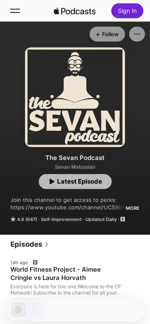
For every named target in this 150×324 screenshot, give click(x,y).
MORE (133, 208)
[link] (29, 244)
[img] (75, 11)
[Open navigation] (15, 11)
